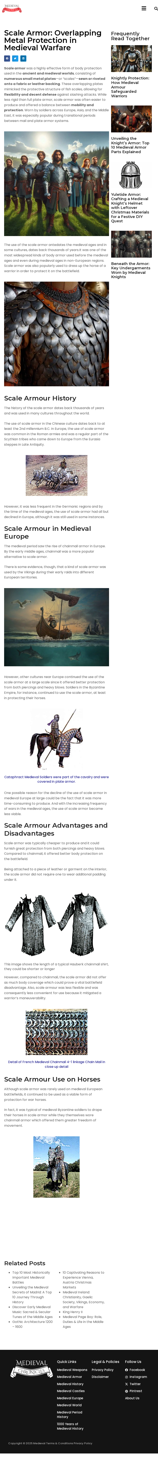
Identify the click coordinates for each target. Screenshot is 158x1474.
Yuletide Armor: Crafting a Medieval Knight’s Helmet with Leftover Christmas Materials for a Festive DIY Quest (130, 208)
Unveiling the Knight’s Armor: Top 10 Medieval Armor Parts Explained (130, 145)
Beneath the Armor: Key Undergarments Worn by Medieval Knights (130, 270)
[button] (144, 8)
